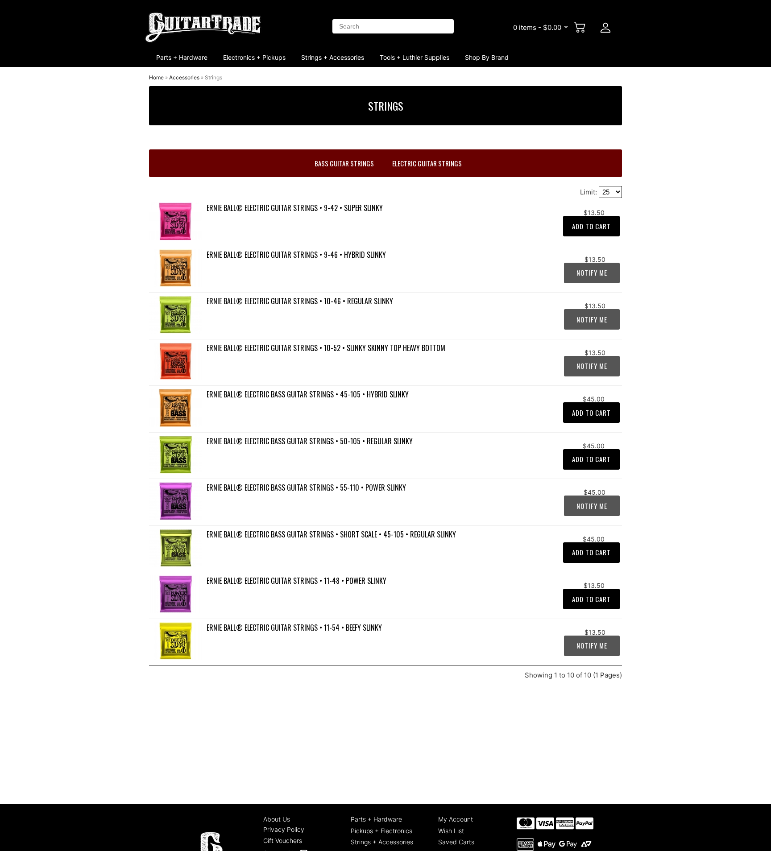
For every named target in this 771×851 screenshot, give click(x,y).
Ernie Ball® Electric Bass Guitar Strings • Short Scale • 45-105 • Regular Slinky (331, 534)
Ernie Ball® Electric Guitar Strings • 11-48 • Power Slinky (296, 580)
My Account (455, 819)
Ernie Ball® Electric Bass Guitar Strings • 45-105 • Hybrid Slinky (308, 394)
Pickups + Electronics (381, 830)
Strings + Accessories (332, 57)
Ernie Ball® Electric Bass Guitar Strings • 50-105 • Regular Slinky (310, 441)
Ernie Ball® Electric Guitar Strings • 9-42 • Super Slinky (295, 207)
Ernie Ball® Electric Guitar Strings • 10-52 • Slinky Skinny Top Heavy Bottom (326, 348)
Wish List (451, 830)
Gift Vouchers (282, 840)
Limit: (589, 192)
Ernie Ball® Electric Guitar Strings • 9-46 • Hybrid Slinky (296, 254)
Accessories (184, 77)
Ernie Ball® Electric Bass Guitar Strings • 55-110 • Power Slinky (306, 487)
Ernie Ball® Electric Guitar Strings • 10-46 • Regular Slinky (300, 301)
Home (156, 77)
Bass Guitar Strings (344, 163)
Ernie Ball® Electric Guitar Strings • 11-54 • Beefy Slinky (294, 627)
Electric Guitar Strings (427, 163)
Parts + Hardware (181, 57)
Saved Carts (456, 842)
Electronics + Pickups (254, 57)
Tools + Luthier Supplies (414, 57)
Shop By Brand (487, 57)
